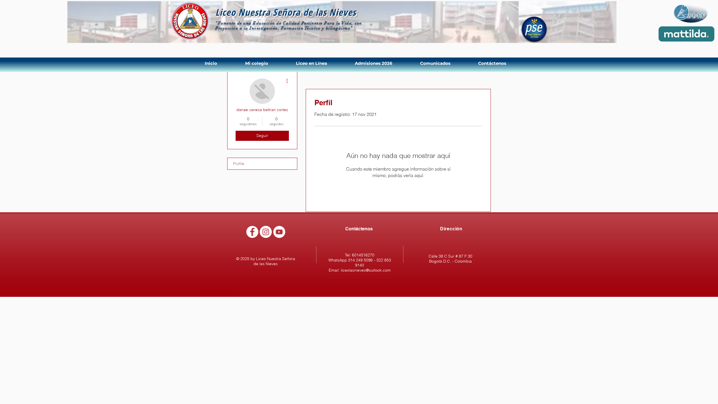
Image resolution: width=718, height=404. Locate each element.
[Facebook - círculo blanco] (252, 232)
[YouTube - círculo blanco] (279, 232)
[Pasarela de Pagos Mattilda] (686, 34)
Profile (238, 163)
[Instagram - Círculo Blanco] (266, 232)
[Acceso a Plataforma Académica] (691, 14)
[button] (266, 63)
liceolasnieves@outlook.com (366, 270)
